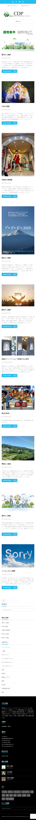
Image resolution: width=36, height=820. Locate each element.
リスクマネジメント (7, 666)
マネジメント (17, 791)
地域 (3, 795)
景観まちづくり (6, 677)
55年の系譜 (5, 626)
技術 (3, 669)
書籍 (3, 681)
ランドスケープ (25, 791)
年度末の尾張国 (6, 630)
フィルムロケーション (7, 658)
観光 (3, 798)
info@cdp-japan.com (14, 5)
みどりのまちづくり (7, 662)
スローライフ (5, 654)
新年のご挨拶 (5, 622)
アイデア (4, 791)
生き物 (19, 795)
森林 (11, 795)
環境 (15, 795)
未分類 (3, 684)
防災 (3, 692)
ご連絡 (3, 651)
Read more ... (7, 71)
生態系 (24, 795)
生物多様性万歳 (6, 688)
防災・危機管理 (9, 798)
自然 (29, 795)
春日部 (3, 673)
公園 (32, 791)
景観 (7, 795)
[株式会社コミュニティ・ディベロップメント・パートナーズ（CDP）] (17, 14)
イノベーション (6, 647)
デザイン (10, 791)
